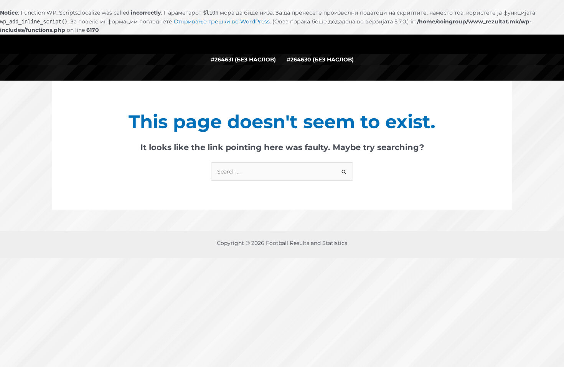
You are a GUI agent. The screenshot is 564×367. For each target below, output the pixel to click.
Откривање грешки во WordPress (222, 21)
